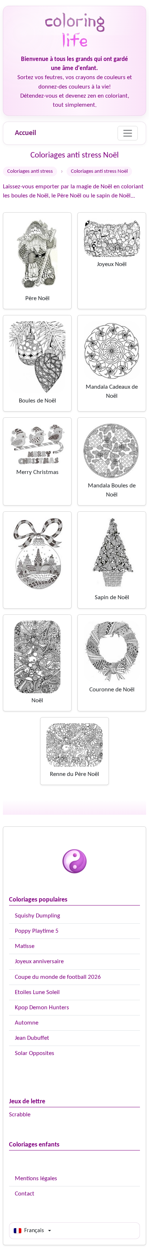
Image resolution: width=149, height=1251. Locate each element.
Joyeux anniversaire (39, 961)
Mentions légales (36, 1179)
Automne (26, 1023)
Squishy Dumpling (37, 916)
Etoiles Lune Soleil (37, 992)
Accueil (25, 133)
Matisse (24, 946)
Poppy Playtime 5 (37, 931)
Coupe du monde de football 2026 (58, 977)
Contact (24, 1194)
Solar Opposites (34, 1053)
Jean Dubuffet (32, 1038)
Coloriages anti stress (30, 171)
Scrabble (19, 1115)
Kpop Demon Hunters (42, 1008)
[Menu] (128, 133)
